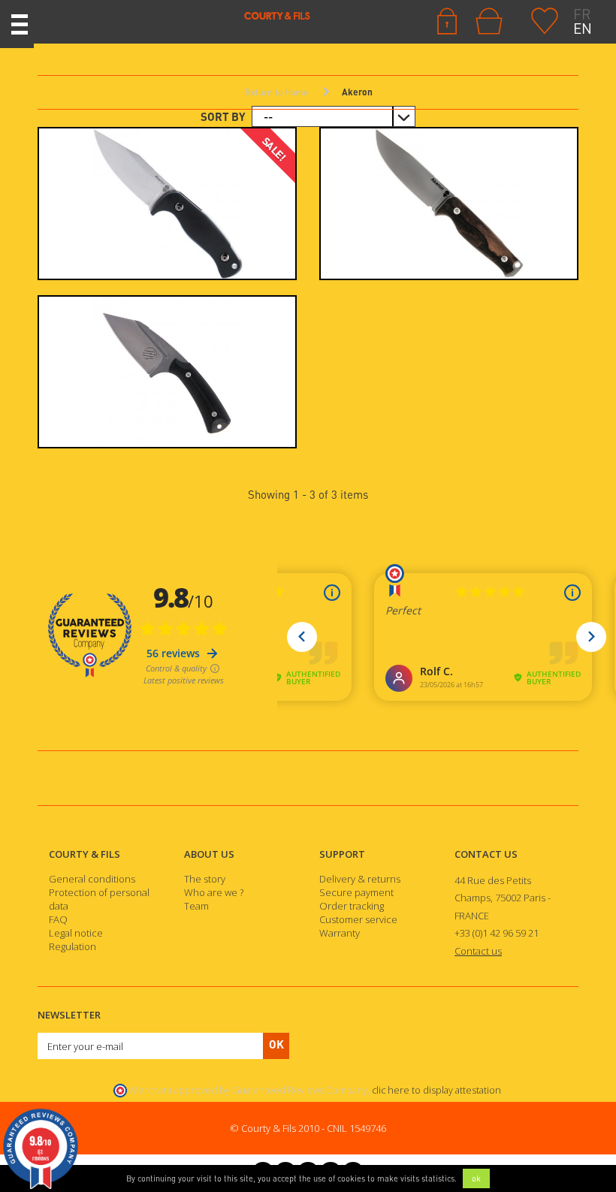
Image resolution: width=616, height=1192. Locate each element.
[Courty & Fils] (179, 15)
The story (204, 879)
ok (476, 1178)
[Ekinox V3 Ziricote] (449, 203)
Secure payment (356, 892)
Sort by (223, 116)
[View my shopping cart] (492, 21)
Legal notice (76, 933)
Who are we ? (213, 892)
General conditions (92, 879)
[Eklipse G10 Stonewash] (167, 203)
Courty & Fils (84, 854)
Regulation (72, 946)
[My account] (446, 19)
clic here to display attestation (436, 1090)
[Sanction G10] (167, 372)
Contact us (486, 854)
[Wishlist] (544, 19)
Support (342, 854)
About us (209, 854)
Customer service (358, 919)
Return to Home (276, 92)
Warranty (339, 933)
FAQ (58, 919)
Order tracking (351, 906)
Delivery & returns (359, 879)
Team (196, 906)
